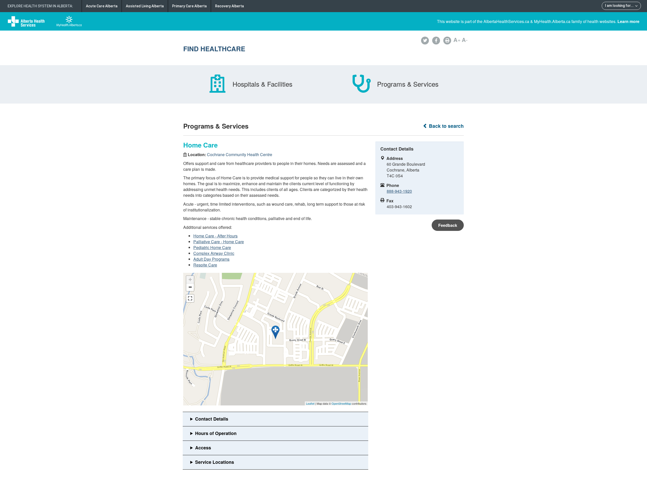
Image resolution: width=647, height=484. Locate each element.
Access (203, 447)
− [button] (190, 287)
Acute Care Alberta (102, 6)
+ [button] (190, 279)
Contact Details (211, 419)
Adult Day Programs (211, 259)
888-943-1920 (399, 191)
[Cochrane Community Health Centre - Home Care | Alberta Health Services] (275, 332)
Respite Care (205, 265)
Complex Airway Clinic (213, 253)
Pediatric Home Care (212, 247)
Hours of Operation (216, 433)
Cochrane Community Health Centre (239, 154)
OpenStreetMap (341, 403)
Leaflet (310, 403)
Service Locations (214, 462)
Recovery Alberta (229, 6)
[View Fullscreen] (190, 298)
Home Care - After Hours (215, 236)
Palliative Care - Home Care (218, 242)
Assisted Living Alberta (145, 6)
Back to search (446, 126)
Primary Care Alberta (189, 6)
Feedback (447, 225)
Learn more (628, 21)
